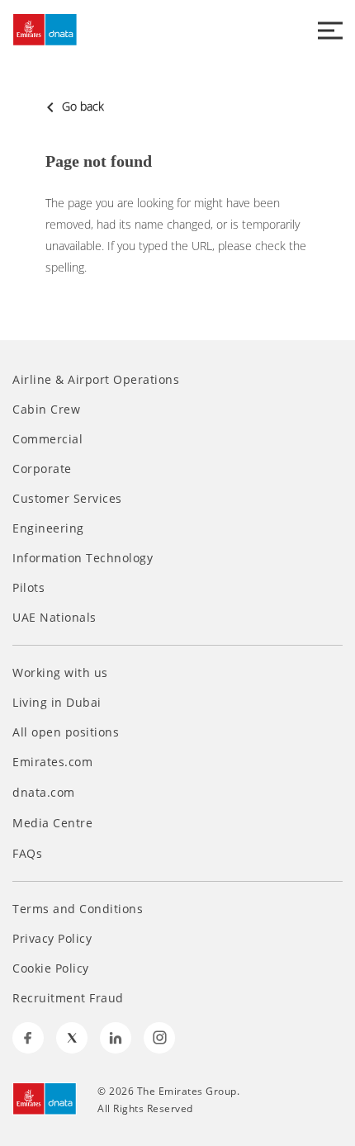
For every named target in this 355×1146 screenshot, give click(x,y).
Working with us (60, 673)
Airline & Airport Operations (95, 380)
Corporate (42, 469)
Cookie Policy (50, 968)
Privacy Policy (52, 939)
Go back (81, 106)
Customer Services (67, 498)
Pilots (28, 588)
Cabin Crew (46, 409)
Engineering (48, 528)
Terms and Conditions (77, 909)
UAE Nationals (54, 617)
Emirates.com (54, 762)
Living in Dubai (57, 702)
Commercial (47, 439)
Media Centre (54, 823)
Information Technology (82, 558)
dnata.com (45, 792)
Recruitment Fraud (68, 998)
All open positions (65, 732)
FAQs (27, 854)
